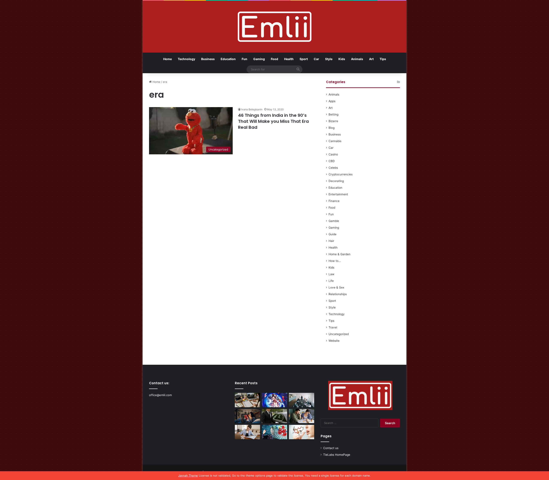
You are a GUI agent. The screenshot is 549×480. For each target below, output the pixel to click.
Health (289, 59)
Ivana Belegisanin (251, 109)
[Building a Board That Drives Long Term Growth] (301, 400)
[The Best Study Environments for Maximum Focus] (247, 432)
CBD (332, 161)
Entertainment (338, 194)
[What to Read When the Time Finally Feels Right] (247, 416)
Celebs (333, 167)
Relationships (338, 294)
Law (331, 274)
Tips (383, 59)
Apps (332, 101)
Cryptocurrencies (341, 174)
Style (328, 59)
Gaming (259, 59)
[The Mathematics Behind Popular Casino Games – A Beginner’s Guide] (274, 432)
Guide (332, 234)
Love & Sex (336, 287)
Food (274, 59)
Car (316, 59)
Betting (333, 114)
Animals (357, 59)
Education (228, 59)
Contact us (330, 448)
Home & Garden (339, 254)
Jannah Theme (188, 475)
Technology (186, 59)
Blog (332, 127)
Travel (333, 327)
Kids (341, 59)
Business (208, 59)
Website (334, 340)
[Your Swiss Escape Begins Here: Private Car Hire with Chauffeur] (274, 416)
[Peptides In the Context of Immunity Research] (301, 432)
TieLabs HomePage (336, 454)
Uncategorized (339, 334)
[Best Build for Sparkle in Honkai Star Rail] (274, 400)
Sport (304, 59)
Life (331, 281)
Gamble (334, 221)
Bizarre (333, 121)
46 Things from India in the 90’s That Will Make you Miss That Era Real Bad (273, 121)
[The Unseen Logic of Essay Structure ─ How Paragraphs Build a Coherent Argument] (301, 416)
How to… (335, 261)
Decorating (336, 181)
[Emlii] (274, 26)
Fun (244, 59)
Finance (334, 201)
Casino (333, 154)
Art (371, 59)
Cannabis (335, 141)
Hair (331, 241)
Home (167, 59)
